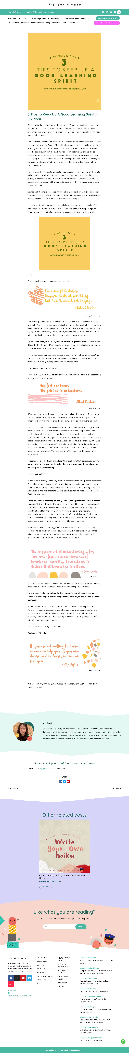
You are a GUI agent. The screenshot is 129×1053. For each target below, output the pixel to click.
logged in (44, 769)
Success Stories (37, 23)
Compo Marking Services (19, 23)
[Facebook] (103, 12)
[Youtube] (111, 12)
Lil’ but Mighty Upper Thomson (91, 1038)
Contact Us (73, 23)
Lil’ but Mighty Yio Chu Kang (89, 1017)
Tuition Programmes (39, 19)
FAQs (64, 23)
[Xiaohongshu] (119, 12)
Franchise (56, 23)
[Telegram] (115, 12)
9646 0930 (13, 990)
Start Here (12, 19)
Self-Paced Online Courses (75, 19)
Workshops (55, 19)
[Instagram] (107, 12)
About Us (22, 19)
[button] (60, 781)
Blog (48, 23)
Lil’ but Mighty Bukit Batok (89, 1027)
